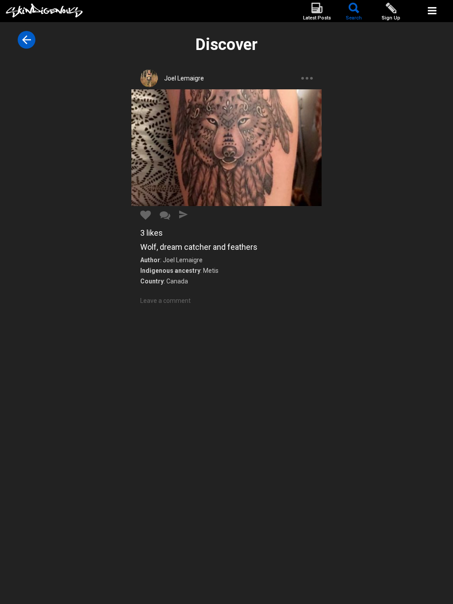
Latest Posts (317, 18)
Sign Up (391, 18)
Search (354, 18)
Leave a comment (165, 300)
